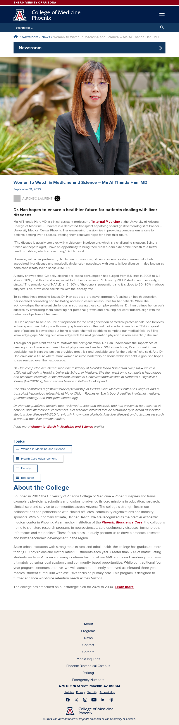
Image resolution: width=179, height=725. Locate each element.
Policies (69, 692)
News (45, 37)
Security (92, 692)
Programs (88, 631)
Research (27, 478)
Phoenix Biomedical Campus (88, 666)
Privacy (80, 692)
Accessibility (107, 692)
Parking (88, 673)
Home (16, 36)
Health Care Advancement (39, 458)
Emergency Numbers (88, 680)
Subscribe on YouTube (93, 699)
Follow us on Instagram (85, 699)
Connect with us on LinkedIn (102, 699)
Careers (88, 652)
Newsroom (30, 37)
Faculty (26, 468)
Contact (88, 645)
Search (161, 27)
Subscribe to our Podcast (111, 699)
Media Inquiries (88, 659)
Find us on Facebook (67, 699)
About (88, 624)
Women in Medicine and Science (43, 449)
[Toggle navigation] (161, 15)
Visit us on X (76, 699)
